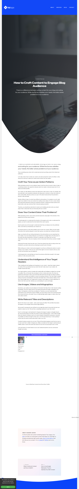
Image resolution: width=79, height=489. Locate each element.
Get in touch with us (48, 438)
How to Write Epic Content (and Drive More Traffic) (38, 384)
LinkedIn (41, 440)
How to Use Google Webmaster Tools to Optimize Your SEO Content (48, 468)
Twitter (46, 440)
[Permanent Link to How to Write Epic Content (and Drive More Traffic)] (48, 337)
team (23, 436)
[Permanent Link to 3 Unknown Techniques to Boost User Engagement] (21, 342)
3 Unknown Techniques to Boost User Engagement (21, 348)
